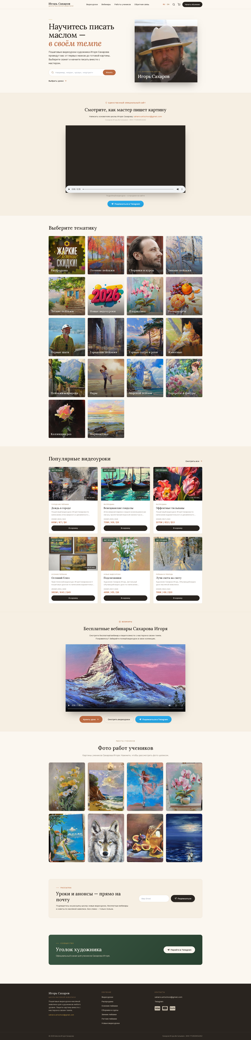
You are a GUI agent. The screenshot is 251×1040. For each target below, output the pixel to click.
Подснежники (112, 577)
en (168, 4)
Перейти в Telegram (181, 950)
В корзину (73, 528)
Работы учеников (122, 4)
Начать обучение (192, 4)
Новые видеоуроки (111, 1023)
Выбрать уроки (56, 81)
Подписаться (184, 898)
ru (164, 4)
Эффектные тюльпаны (170, 508)
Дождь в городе (61, 508)
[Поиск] (174, 4)
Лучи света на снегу (168, 577)
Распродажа (107, 1001)
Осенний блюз (60, 577)
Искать (109, 72)
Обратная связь (141, 4)
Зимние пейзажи (109, 1014)
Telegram (159, 1001)
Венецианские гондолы (118, 508)
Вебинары (106, 4)
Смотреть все (192, 461)
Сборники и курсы (110, 1010)
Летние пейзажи (109, 1019)
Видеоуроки (92, 4)
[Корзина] (179, 4)
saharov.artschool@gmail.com (148, 116)
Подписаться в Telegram (127, 204)
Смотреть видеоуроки (119, 719)
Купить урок (89, 719)
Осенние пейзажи (110, 1006)
